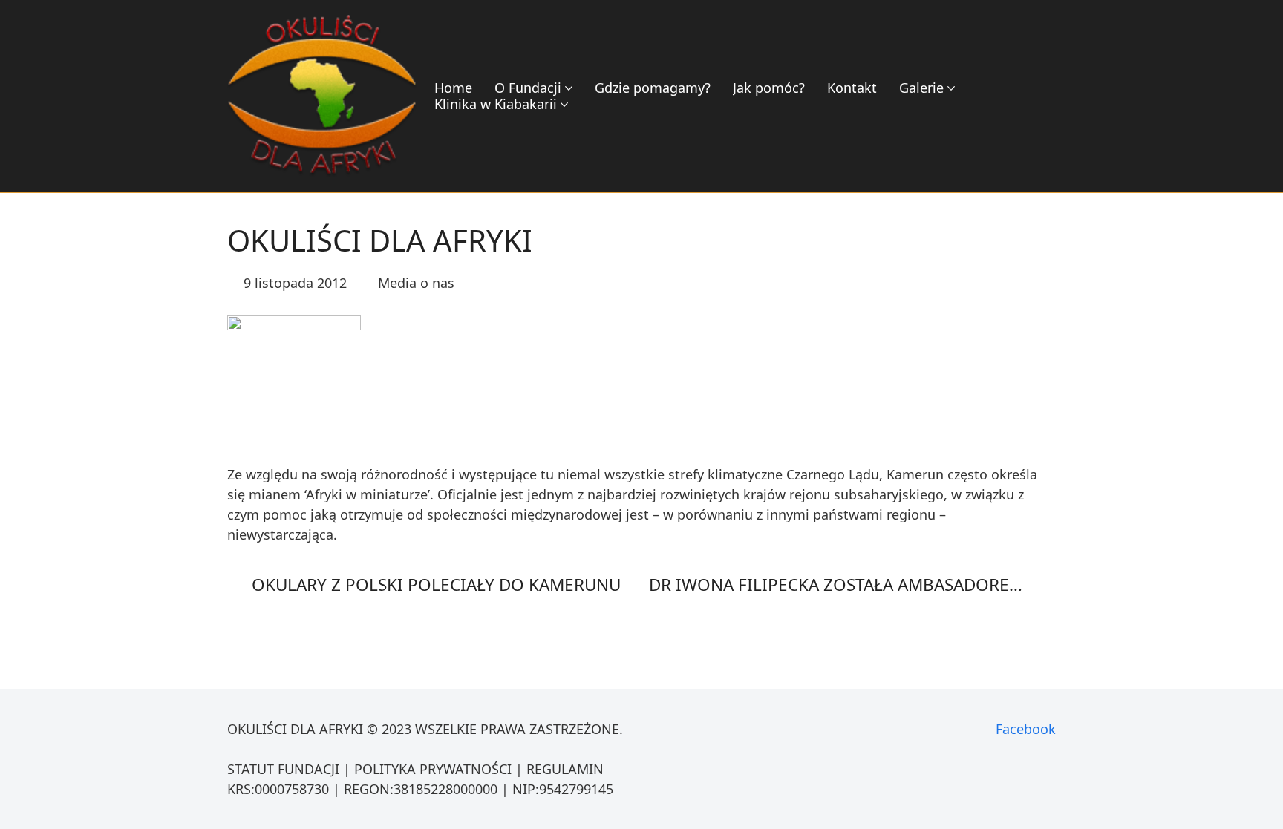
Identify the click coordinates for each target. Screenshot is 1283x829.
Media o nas (416, 283)
